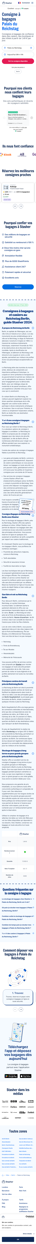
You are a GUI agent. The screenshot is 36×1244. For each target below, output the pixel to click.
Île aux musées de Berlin (26, 1167)
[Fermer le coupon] (33, 500)
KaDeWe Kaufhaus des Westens (26, 1148)
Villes (7, 1175)
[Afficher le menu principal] (32, 3)
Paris (21, 1187)
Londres (5, 1187)
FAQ (3, 1203)
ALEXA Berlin (5, 1138)
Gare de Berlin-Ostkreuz (26, 1138)
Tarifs (21, 1200)
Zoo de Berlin (22, 1164)
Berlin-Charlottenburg (8, 1145)
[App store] (25, 1076)
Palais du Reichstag (24, 1154)
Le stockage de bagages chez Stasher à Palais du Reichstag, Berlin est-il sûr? (17, 900)
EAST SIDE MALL (6, 1151)
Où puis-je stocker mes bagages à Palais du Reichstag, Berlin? (17, 909)
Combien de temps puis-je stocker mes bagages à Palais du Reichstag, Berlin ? (16, 926)
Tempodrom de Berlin (25, 1160)
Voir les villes (7, 1194)
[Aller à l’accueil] (7, 2)
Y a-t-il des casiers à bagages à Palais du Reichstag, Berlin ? (16, 935)
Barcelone (5, 1191)
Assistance (23, 1203)
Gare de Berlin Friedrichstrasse (9, 1167)
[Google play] (11, 1076)
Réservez (18, 287)
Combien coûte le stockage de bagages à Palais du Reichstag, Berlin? (17, 917)
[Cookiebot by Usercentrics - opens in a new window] (26, 1217)
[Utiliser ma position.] (31, 47)
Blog (3, 1207)
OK (18, 1239)
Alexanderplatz (6, 1142)
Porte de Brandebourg (25, 1157)
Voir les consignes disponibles (18, 61)
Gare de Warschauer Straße (26, 1142)
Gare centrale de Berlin (8, 1160)
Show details (27, 1234)
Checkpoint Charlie (7, 1148)
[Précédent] (15, 206)
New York (22, 1191)
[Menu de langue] (19, 3)
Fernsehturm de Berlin (8, 1154)
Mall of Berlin (22, 1151)
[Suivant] (21, 206)
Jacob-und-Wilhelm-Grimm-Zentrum (26, 1145)
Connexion (26, 3)
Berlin (18, 71)
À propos (5, 1200)
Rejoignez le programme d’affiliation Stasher (26, 1209)
